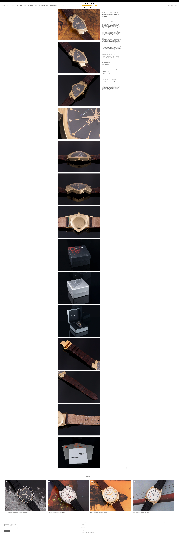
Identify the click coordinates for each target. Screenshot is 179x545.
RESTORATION (30, 5)
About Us (82, 524)
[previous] (3, 496)
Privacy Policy (83, 529)
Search (172, 5)
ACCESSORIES (19, 5)
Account (169, 5)
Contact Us (82, 525)
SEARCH (3, 5)
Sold (112, 21)
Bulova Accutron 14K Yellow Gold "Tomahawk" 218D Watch (98, 512)
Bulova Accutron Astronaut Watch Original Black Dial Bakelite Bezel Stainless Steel (16, 512)
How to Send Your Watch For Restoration (87, 532)
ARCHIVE (25, 5)
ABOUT (36, 5)
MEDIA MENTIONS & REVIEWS (55, 5)
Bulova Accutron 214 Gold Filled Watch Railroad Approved (141, 512)
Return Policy (83, 527)
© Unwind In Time (6, 541)
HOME (8, 5)
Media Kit (82, 530)
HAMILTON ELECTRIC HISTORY (43, 5)
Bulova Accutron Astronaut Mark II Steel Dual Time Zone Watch (56, 512)
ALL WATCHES (13, 5)
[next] (176, 496)
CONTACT (63, 5)
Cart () (175, 5)
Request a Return (84, 533)
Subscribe (7, 531)
